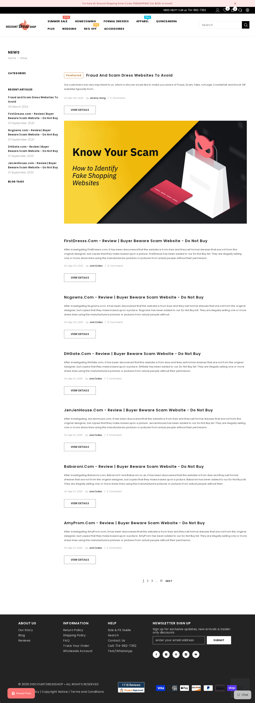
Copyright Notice (55, 692)
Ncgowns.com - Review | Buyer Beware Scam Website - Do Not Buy (134, 297)
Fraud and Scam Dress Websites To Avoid (119, 75)
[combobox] (220, 25)
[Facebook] (156, 654)
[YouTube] (195, 654)
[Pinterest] (176, 654)
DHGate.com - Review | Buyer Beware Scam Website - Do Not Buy (132, 353)
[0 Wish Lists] (225, 10)
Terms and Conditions (87, 692)
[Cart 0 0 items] (232, 10)
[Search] (224, 25)
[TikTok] (185, 654)
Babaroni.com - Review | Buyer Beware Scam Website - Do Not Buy (134, 466)
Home (12, 58)
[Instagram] (166, 654)
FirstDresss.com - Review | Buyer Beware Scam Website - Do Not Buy (136, 241)
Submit (219, 640)
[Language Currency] (247, 10)
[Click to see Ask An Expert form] (240, 688)
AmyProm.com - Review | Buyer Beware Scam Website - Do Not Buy (134, 523)
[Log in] (218, 10)
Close (235, 3)
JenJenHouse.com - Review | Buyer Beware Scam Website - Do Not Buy (138, 410)
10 (161, 581)
